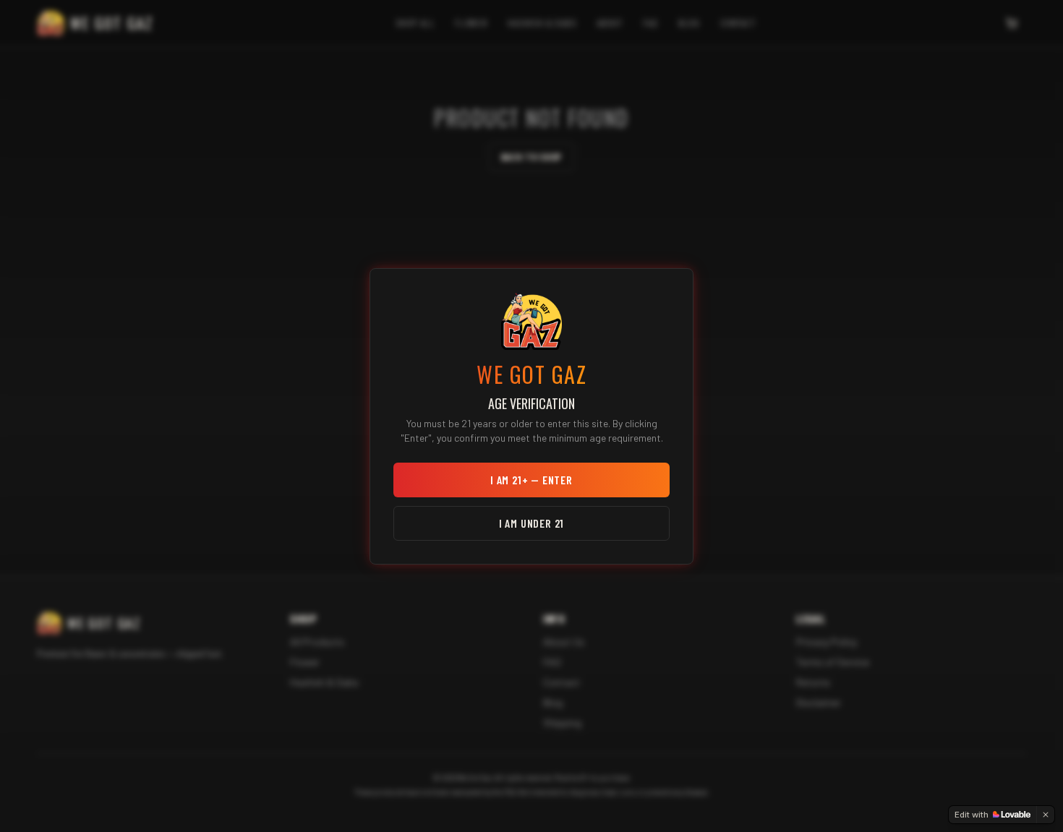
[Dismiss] (1045, 814)
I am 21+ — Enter (531, 479)
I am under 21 (531, 523)
